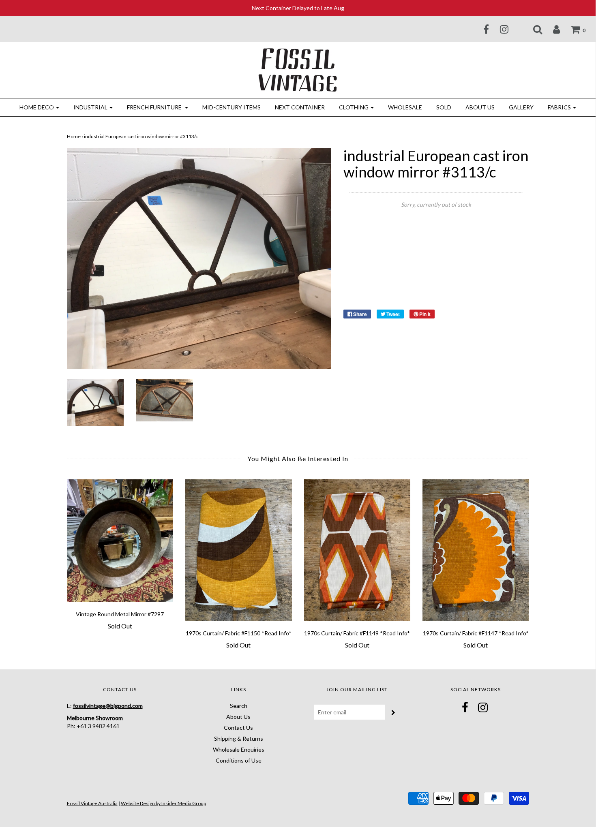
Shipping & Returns (238, 738)
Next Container (300, 107)
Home (74, 136)
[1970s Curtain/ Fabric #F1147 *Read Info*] (475, 550)
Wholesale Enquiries (238, 749)
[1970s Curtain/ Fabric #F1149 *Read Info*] (357, 550)
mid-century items (231, 107)
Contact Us (238, 727)
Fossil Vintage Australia (92, 803)
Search (238, 705)
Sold (443, 107)
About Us (480, 107)
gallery (521, 107)
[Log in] (551, 29)
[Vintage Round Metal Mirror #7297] (120, 540)
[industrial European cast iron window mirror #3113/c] (95, 401)
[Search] (532, 29)
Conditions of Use (239, 760)
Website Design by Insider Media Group (163, 803)
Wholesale (405, 107)
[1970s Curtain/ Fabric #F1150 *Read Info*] (238, 550)
